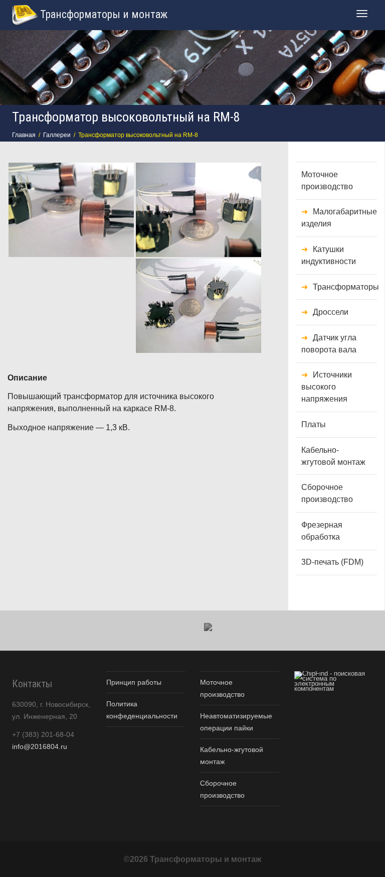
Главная (24, 135)
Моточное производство (327, 180)
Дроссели (330, 312)
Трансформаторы (345, 287)
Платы (313, 424)
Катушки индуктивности (328, 255)
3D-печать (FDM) (332, 562)
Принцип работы (133, 682)
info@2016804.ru (39, 746)
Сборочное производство (327, 493)
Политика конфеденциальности (141, 710)
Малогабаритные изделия (339, 217)
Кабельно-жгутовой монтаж (333, 456)
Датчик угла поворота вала (328, 343)
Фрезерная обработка (321, 531)
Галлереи (57, 135)
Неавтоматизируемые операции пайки (236, 722)
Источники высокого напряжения (326, 386)
